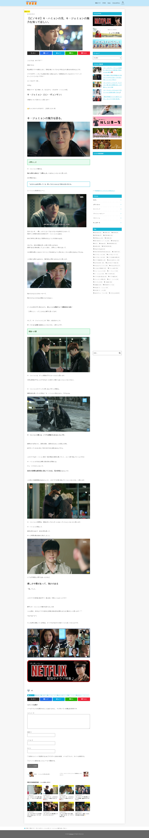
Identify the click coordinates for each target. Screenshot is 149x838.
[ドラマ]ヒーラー (113, 254)
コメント (30, 713)
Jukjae (103, 243)
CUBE (108, 238)
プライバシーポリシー (99, 213)
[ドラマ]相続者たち (100, 260)
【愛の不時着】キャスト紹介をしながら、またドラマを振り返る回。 (112, 98)
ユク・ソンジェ (113, 279)
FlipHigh (115, 240)
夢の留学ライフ (109, 284)
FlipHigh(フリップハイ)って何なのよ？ (105, 190)
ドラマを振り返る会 (100, 276)
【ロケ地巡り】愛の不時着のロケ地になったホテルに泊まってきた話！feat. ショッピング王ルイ (112, 77)
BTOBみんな (99, 238)
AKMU (107, 232)
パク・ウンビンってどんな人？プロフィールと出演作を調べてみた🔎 (112, 91)
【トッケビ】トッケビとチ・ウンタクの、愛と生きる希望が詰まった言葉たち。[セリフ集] (112, 85)
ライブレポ (98, 282)
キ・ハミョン (72, 695)
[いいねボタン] (28, 690)
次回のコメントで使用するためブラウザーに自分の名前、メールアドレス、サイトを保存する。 (57, 756)
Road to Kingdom (100, 249)
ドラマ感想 (113, 276)
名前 (29, 732)
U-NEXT (44, 695)
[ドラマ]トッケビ (100, 254)
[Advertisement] (107, 309)
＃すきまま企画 (114, 293)
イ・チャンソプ (113, 271)
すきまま (71, 834)
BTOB (104, 3)
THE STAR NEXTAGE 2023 (102, 251)
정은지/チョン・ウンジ (101, 293)
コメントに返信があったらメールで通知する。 (42, 760)
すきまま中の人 (116, 3)
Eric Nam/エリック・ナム (102, 240)
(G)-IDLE (98, 232)
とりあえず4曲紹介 (100, 268)
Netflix (38, 695)
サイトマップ (96, 209)
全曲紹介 (98, 284)
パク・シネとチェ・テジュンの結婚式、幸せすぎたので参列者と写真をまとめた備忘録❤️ (112, 70)
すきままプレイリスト (101, 265)
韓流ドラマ (98, 3)
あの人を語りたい (62, 695)
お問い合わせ (96, 204)
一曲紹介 (108, 282)
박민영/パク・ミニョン (101, 287)
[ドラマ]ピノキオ (52, 695)
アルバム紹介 (113, 268)
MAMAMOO (113, 243)
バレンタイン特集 (100, 279)
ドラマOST (110, 273)
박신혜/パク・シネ (100, 290)
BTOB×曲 (98, 235)
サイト (29, 748)
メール (30, 740)
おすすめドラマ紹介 (112, 262)
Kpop (109, 3)
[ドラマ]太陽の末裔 (113, 257)
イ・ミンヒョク (99, 273)
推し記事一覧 (96, 222)
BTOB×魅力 (109, 235)
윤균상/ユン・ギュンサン (82, 695)
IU (96, 243)
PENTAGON (107, 246)
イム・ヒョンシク (100, 271)
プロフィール (96, 218)
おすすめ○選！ (99, 262)
